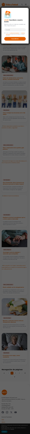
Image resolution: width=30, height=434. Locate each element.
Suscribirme (15, 39)
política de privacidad (14, 32)
